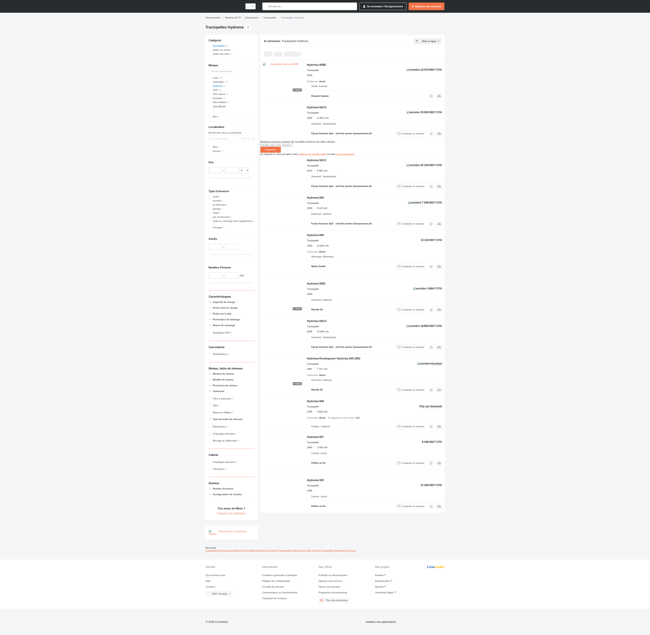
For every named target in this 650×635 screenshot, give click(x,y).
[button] (431, 96)
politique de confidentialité (313, 154)
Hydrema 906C (316, 283)
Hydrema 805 (315, 480)
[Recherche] (266, 6)
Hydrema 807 (315, 437)
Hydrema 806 (315, 197)
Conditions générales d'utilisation (279, 575)
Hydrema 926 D (317, 107)
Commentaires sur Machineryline (279, 592)
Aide (208, 581)
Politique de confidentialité (276, 581)
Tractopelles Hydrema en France (337, 550)
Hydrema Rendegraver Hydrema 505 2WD (333, 358)
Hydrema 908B (316, 64)
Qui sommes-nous (215, 575)
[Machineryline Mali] (223, 6)
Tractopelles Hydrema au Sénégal (223, 550)
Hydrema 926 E (316, 160)
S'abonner (270, 149)
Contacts (210, 586)
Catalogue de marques (274, 598)
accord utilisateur (345, 154)
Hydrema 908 (315, 401)
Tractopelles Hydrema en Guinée (260, 550)
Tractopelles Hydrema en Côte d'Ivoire (299, 550)
